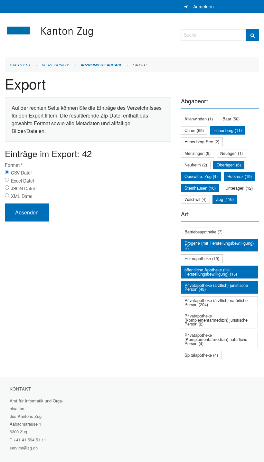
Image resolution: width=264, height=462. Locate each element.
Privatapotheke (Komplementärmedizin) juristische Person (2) (216, 320)
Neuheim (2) (195, 165)
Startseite (20, 64)
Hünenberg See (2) (201, 141)
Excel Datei (22, 180)
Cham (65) (194, 130)
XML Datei (21, 196)
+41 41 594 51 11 (30, 440)
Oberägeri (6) (229, 165)
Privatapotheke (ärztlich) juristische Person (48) (216, 287)
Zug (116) (225, 199)
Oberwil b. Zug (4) (201, 176)
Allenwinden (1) (198, 119)
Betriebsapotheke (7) (203, 232)
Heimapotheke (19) (201, 258)
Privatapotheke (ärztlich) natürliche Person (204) (216, 302)
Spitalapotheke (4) (201, 355)
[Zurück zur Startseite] (88, 34)
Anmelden (203, 6)
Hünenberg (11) (227, 130)
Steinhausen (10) (200, 188)
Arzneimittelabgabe (101, 64)
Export (140, 64)
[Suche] (252, 35)
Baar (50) (231, 119)
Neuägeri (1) (231, 153)
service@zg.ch (24, 448)
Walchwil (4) (195, 199)
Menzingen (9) (197, 153)
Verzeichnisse (56, 64)
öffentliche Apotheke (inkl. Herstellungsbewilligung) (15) (210, 272)
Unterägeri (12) (239, 188)
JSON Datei (23, 188)
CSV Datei (21, 172)
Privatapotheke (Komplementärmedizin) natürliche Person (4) (215, 339)
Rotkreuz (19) (239, 176)
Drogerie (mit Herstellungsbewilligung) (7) (219, 245)
